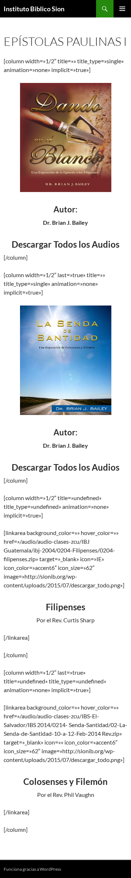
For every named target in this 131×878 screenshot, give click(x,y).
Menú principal (122, 8)
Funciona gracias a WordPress (32, 869)
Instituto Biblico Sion (34, 9)
